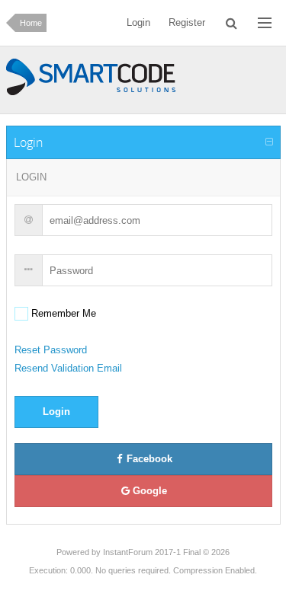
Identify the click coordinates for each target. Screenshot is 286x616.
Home (31, 22)
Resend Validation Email (68, 368)
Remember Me (62, 313)
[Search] (231, 23)
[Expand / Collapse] (269, 142)
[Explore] (265, 23)
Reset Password (50, 350)
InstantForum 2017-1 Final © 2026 (166, 552)
